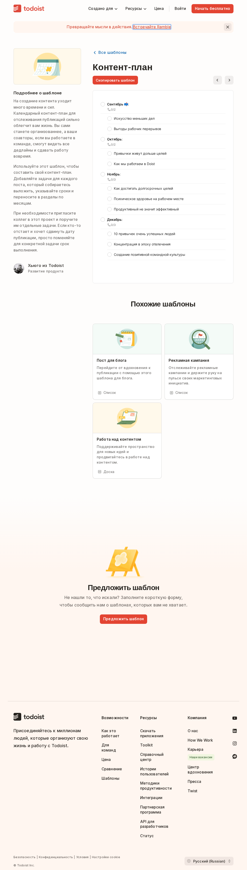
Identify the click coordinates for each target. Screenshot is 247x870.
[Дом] (29, 9)
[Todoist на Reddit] (234, 757)
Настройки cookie (106, 857)
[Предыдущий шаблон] (217, 80)
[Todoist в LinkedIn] (234, 732)
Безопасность (25, 857)
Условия (82, 857)
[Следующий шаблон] (229, 80)
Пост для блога (111, 360)
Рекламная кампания (189, 360)
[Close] (228, 27)
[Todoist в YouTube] (234, 719)
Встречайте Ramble (152, 27)
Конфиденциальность (56, 857)
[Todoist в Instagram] (234, 744)
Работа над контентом (119, 439)
